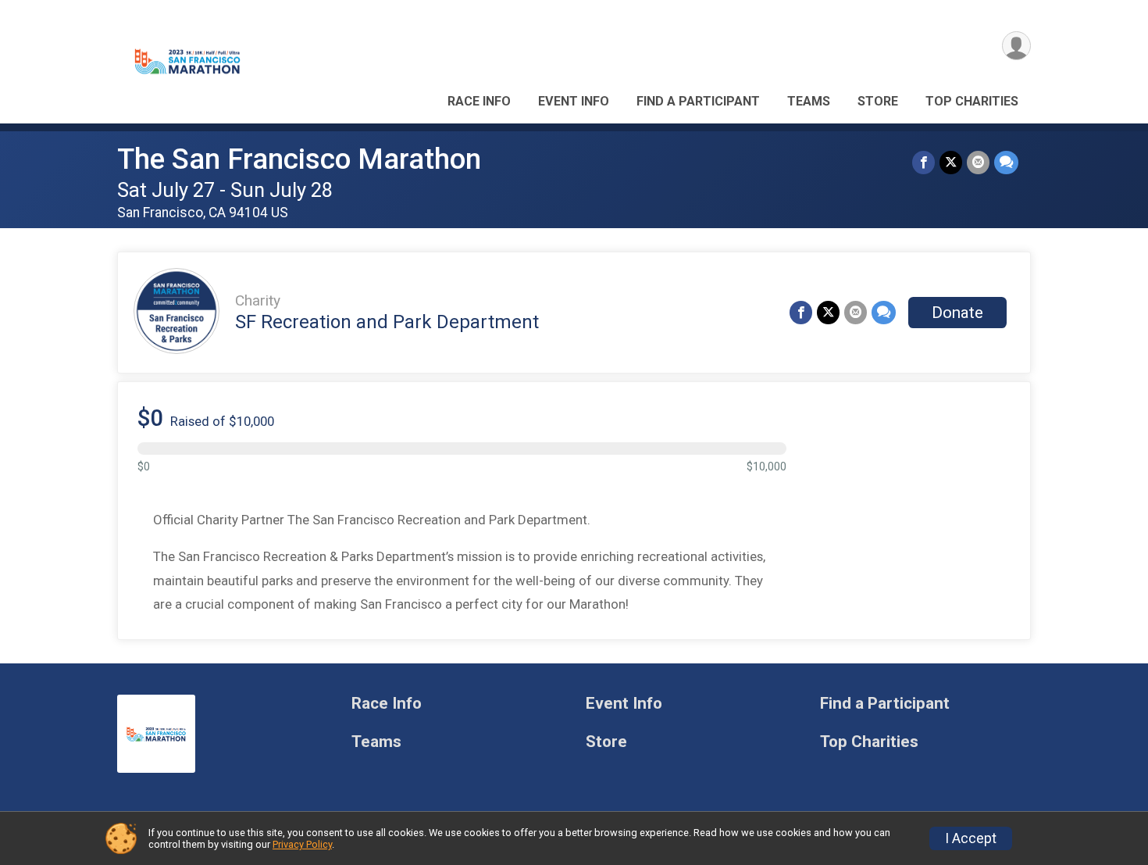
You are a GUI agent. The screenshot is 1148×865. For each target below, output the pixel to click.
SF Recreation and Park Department (387, 322)
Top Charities (971, 101)
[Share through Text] (1006, 162)
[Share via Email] (978, 162)
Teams (808, 101)
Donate (957, 312)
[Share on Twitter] (950, 162)
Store (877, 101)
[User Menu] (1016, 45)
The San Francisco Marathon (299, 159)
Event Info (573, 101)
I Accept (970, 838)
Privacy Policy (302, 844)
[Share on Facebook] (923, 162)
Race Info (479, 101)
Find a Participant (698, 101)
